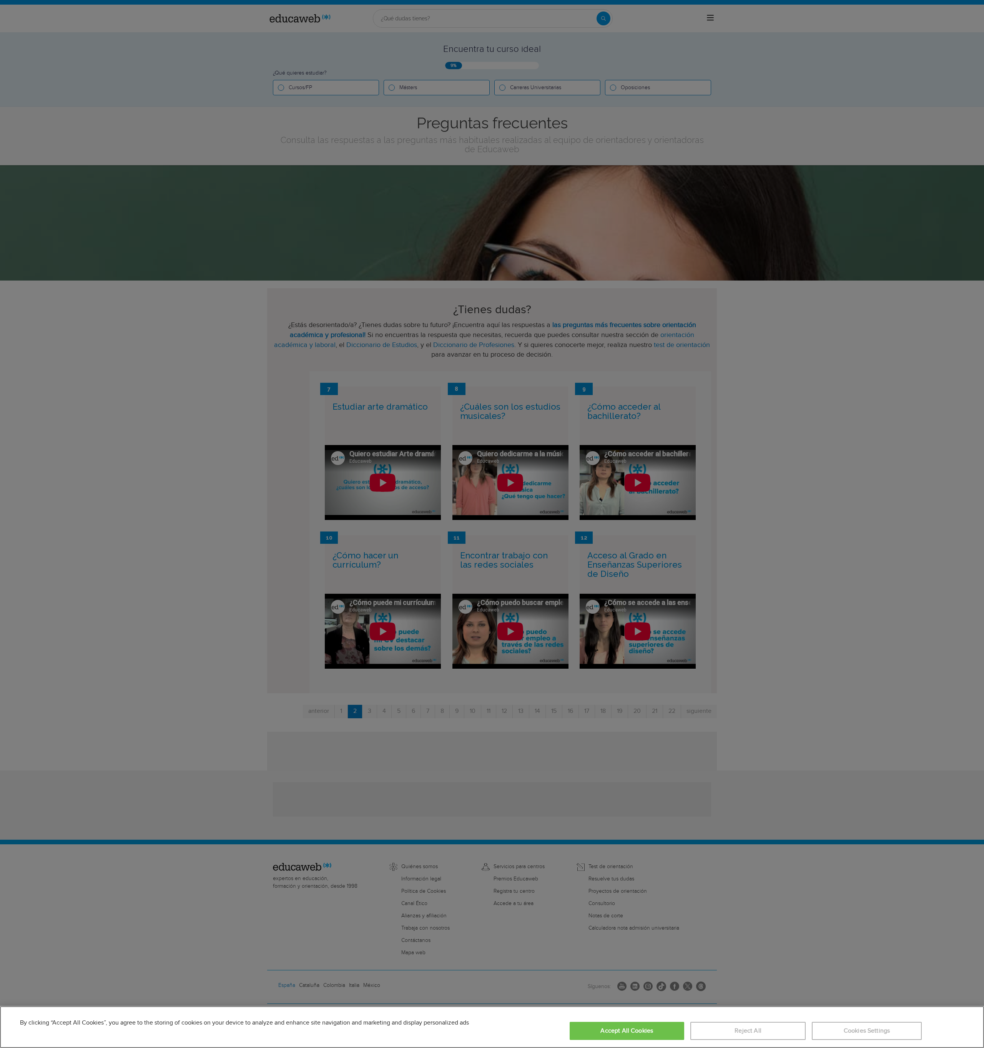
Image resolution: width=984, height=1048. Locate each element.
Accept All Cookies (626, 1031)
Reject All (748, 1031)
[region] (492, 1027)
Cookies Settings (867, 1031)
